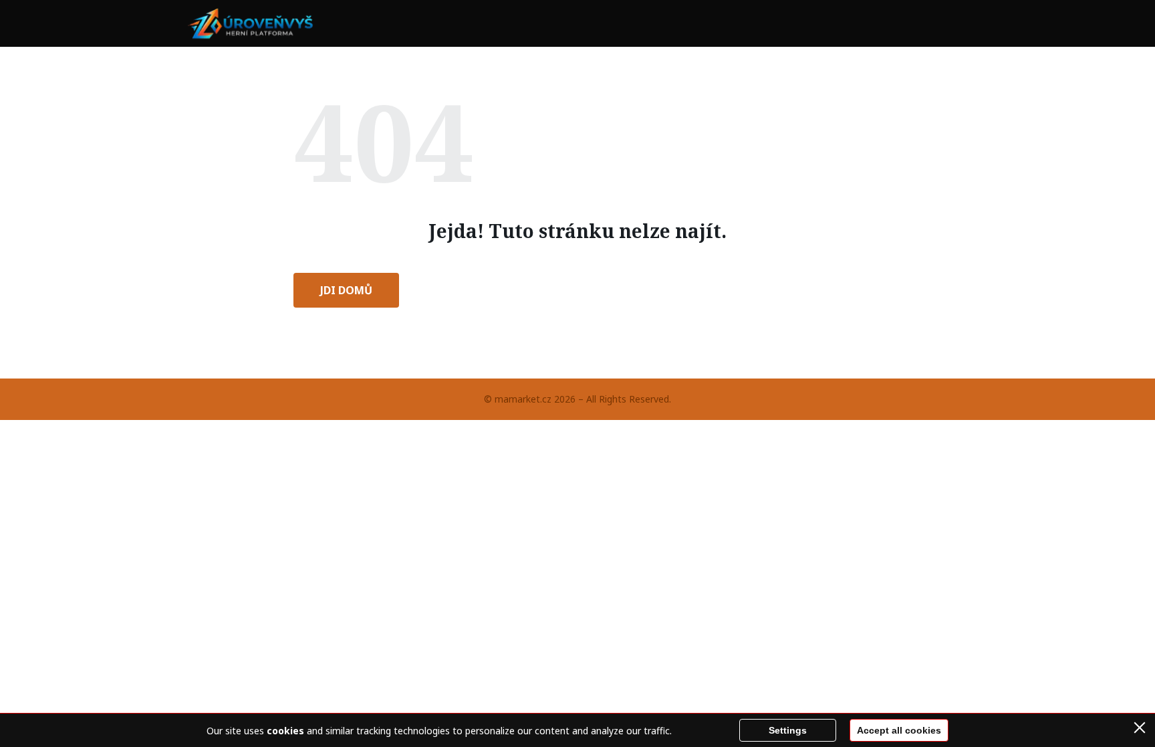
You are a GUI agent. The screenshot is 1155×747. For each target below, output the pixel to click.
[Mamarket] (252, 23)
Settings (788, 730)
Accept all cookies (899, 730)
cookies (285, 730)
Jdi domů (346, 290)
